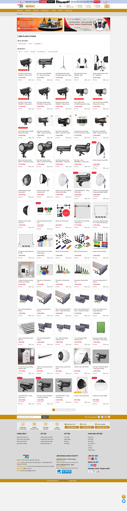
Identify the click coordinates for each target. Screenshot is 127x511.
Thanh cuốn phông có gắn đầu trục (25, 338)
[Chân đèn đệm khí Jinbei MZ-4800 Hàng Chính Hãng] (63, 63)
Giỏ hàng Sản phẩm (98, 6)
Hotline (70, 6)
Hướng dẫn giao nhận (47, 441)
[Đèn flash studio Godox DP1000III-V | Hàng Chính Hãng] (45, 92)
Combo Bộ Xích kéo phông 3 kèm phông (44, 252)
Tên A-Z (20, 51)
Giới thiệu (28, 10)
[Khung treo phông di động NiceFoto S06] (26, 356)
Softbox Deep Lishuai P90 (100, 160)
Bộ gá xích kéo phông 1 (62, 221)
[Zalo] (99, 417)
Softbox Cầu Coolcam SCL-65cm (63, 367)
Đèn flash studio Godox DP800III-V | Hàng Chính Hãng (62, 103)
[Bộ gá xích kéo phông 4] (82, 241)
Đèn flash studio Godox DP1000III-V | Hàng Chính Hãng (44, 103)
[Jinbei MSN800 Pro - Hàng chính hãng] (82, 180)
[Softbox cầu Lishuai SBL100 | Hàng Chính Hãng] (63, 180)
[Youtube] (105, 417)
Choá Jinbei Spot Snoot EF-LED (44, 221)
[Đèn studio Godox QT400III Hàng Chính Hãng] (26, 120)
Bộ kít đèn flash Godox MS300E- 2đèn (80, 74)
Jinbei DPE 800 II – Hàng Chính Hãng (25, 396)
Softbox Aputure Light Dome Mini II (24, 191)
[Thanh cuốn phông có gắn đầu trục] (26, 327)
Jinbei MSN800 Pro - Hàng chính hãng (81, 191)
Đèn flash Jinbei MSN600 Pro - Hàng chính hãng (44, 74)
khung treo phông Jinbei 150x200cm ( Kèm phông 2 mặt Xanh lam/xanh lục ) (100, 339)
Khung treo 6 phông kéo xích (81, 281)
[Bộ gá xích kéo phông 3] (63, 241)
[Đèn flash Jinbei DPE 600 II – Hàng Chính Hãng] (101, 356)
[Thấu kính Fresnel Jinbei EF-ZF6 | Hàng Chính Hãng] (82, 120)
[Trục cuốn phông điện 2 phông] (26, 298)
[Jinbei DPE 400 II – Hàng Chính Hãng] (63, 385)
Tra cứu (89, 6)
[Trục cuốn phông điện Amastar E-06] (82, 327)
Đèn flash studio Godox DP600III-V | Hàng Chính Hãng (25, 74)
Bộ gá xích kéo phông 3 (62, 251)
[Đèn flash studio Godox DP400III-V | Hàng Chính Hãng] (26, 92)
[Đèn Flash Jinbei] (87, 24)
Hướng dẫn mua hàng (47, 437)
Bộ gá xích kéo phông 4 (80, 251)
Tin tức (54, 10)
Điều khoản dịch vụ (46, 443)
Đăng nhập (67, 439)
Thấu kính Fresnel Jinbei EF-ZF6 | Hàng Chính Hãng (81, 132)
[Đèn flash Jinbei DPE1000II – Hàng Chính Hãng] (45, 385)
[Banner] (40, 24)
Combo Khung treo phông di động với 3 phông (25, 281)
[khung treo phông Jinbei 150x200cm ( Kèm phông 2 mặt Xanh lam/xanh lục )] (101, 327)
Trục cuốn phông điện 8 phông (43, 309)
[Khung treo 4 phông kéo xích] (63, 270)
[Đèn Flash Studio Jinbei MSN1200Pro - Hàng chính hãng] (63, 149)
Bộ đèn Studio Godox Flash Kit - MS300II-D (100, 74)
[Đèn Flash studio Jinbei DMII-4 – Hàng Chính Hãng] (26, 149)
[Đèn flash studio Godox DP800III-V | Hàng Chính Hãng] (63, 92)
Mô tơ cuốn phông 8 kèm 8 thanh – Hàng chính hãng (63, 309)
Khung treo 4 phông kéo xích (62, 281)
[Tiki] (96, 458)
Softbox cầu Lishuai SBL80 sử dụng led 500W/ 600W (100, 191)
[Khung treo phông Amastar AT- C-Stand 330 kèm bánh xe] (101, 210)
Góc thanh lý (45, 10)
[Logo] (20, 6)
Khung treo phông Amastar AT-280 (26, 252)
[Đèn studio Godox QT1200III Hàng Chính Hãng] (82, 92)
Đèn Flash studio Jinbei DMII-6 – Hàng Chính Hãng (44, 160)
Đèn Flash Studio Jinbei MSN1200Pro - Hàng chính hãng (63, 161)
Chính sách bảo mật (22, 437)
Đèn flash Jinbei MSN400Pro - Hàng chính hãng (81, 161)
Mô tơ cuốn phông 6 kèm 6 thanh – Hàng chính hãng (81, 309)
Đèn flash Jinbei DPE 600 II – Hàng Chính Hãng (100, 367)
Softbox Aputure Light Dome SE (24, 221)
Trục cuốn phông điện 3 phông (43, 338)
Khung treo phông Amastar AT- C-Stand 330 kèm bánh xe (100, 221)
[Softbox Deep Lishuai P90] (101, 149)
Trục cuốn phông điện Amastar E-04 (62, 338)
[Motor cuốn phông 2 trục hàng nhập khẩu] (101, 298)
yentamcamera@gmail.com (28, 470)
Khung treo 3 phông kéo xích (44, 281)
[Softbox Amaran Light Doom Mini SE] (45, 180)
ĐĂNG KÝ (45, 417)
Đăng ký (66, 441)
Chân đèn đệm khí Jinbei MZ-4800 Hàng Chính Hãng (63, 74)
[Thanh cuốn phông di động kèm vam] (45, 356)
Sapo (78, 480)
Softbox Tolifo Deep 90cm (81, 395)
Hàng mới (33, 51)
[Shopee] (89, 458)
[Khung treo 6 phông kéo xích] (82, 270)
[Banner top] (63, 1)
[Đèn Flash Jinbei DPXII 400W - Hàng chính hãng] (45, 120)
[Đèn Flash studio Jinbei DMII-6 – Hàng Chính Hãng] (45, 149)
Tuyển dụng (68, 10)
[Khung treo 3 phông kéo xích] (45, 270)
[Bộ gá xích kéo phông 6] (101, 241)
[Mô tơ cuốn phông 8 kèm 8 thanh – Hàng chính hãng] (63, 298)
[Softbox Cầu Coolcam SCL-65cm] (63, 356)
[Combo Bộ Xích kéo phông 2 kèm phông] (82, 210)
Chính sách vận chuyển (23, 439)
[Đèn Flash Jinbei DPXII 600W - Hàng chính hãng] (63, 120)
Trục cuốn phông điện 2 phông (25, 309)
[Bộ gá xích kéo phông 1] (63, 210)
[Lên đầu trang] (123, 492)
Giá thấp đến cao (42, 51)
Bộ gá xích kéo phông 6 (99, 251)
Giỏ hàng (66, 443)
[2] (74, 410)
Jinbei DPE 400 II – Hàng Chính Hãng (62, 396)
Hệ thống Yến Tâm (102, 427)
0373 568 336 (72, 427)
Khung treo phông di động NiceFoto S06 (25, 367)
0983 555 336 (87, 427)
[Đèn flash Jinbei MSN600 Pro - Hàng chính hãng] (45, 63)
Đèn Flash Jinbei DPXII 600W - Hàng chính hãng (63, 132)
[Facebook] (102, 417)
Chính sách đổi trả (22, 441)
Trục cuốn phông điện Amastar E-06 (80, 338)
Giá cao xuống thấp (53, 51)
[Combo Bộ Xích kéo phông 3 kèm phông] (45, 241)
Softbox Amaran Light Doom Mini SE (43, 191)
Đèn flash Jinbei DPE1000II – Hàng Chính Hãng (44, 396)
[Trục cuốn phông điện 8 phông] (45, 298)
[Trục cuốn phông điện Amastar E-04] (63, 327)
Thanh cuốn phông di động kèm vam (44, 367)
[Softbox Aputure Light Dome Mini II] (26, 180)
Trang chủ (20, 10)
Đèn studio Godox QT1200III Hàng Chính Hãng (82, 103)
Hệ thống (80, 6)
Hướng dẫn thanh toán (47, 439)
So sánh (32, 80)
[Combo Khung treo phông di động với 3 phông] (26, 270)
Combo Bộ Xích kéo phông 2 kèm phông (81, 221)
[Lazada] (92, 458)
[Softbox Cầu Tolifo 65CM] (82, 356)
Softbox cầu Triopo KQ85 (100, 395)
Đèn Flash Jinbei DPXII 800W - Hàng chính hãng (100, 132)
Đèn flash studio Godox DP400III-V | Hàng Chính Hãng (25, 103)
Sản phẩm (36, 10)
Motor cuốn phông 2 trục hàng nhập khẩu (100, 309)
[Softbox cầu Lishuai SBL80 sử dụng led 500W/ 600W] (101, 180)
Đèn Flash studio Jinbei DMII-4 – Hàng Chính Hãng (25, 160)
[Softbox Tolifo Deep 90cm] (82, 385)
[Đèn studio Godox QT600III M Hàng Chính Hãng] (101, 92)
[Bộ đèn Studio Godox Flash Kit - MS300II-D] (101, 63)
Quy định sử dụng (22, 443)
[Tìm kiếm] (60, 6)
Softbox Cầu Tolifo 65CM (81, 367)
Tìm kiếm (66, 437)
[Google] (109, 417)
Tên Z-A (26, 51)
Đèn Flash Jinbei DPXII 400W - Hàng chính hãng (44, 132)
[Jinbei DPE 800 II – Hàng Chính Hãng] (26, 385)
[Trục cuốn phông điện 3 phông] (45, 327)
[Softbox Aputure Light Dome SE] (26, 210)
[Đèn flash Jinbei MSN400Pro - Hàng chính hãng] (82, 149)
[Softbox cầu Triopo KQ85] (101, 385)
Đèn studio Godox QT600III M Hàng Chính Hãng (100, 103)
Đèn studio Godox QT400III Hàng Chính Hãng (25, 132)
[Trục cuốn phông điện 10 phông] (101, 270)
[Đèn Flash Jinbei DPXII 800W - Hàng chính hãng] (101, 120)
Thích (21, 80)
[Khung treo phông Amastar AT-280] (26, 241)
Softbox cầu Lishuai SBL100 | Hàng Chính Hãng (63, 191)
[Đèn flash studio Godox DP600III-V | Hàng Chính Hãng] (26, 63)
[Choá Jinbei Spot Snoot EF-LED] (45, 210)
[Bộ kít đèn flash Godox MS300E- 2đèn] (82, 63)
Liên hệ (60, 10)
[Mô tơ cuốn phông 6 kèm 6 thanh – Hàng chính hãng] (82, 298)
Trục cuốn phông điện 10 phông (100, 281)
